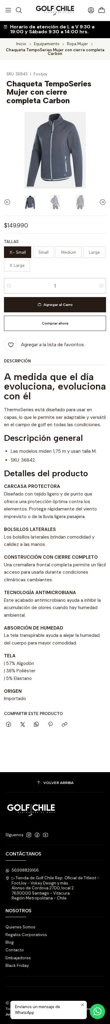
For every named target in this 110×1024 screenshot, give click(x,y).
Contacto (15, 950)
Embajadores (18, 957)
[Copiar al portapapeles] (64, 724)
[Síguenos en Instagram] (29, 835)
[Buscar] (19, 10)
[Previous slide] (8, 202)
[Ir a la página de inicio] (55, 10)
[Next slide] (101, 202)
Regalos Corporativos (26, 934)
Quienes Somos (20, 927)
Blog (10, 942)
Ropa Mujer (77, 44)
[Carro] (102, 10)
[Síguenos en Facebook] (37, 835)
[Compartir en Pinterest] (50, 724)
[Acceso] (91, 10)
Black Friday (17, 965)
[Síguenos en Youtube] (45, 835)
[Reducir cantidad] (9, 285)
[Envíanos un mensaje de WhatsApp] (97, 1011)
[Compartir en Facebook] (8, 724)
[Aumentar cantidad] (101, 285)
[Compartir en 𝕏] (22, 724)
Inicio (21, 44)
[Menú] (8, 10)
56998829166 (25, 870)
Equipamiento (47, 44)
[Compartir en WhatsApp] (36, 724)
